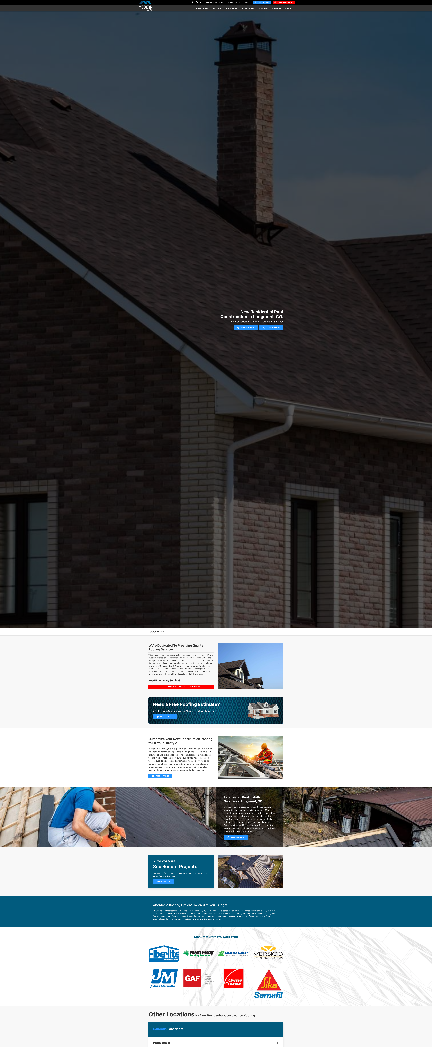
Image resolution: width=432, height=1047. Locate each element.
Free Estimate (263, 2)
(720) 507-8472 (220, 2)
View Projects (163, 882)
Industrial (217, 8)
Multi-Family (232, 8)
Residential (248, 8)
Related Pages (156, 631)
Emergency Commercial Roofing (181, 687)
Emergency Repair (285, 2)
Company (276, 8)
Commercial (201, 8)
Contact (289, 8)
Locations (263, 8)
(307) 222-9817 (243, 2)
